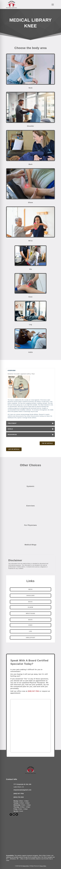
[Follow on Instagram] (14, 814)
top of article (47, 443)
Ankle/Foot (30, 637)
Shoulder (30, 595)
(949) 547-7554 (33, 691)
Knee (30, 625)
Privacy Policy (43, 866)
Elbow (30, 607)
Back (30, 601)
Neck (30, 589)
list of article (13, 449)
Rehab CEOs (25, 866)
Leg (30, 631)
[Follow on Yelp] (17, 814)
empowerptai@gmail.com (22, 790)
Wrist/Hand (30, 613)
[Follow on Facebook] (11, 814)
